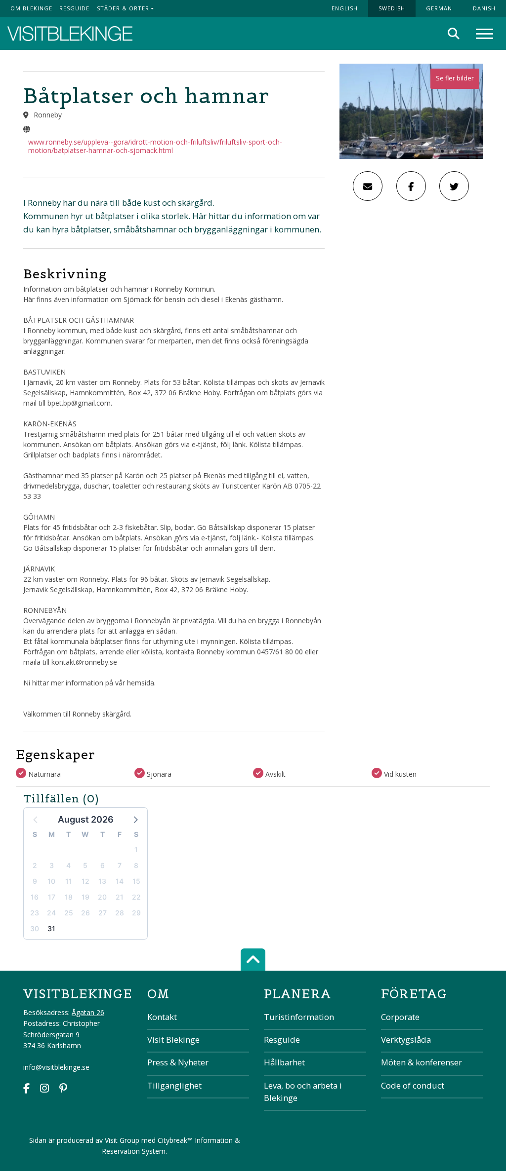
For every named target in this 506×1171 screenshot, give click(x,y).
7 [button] (120, 865)
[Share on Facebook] (411, 186)
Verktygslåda (406, 1039)
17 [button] (51, 897)
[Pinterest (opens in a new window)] (63, 1089)
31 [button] (51, 928)
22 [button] (136, 897)
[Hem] (69, 33)
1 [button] (136, 849)
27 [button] (102, 912)
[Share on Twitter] (454, 186)
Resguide (74, 8)
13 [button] (102, 881)
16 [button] (35, 897)
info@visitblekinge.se (56, 1067)
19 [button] (85, 897)
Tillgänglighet (174, 1085)
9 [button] (35, 881)
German (439, 8)
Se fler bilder (455, 78)
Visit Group (122, 1140)
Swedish (392, 8)
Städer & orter (123, 8)
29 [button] (136, 912)
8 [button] (136, 865)
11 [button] (68, 881)
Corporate (400, 1016)
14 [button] (120, 881)
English (345, 8)
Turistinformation (299, 1016)
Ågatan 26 (88, 1012)
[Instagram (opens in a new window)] (44, 1089)
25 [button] (68, 912)
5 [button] (85, 865)
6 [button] (102, 865)
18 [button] (69, 897)
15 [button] (136, 881)
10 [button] (51, 881)
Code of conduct (412, 1085)
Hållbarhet (284, 1062)
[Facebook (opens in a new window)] (26, 1089)
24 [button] (51, 912)
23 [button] (34, 912)
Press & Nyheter (178, 1062)
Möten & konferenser (421, 1062)
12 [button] (85, 881)
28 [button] (119, 912)
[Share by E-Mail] (367, 186)
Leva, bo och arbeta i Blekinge (303, 1091)
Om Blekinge (31, 8)
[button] (134, 819)
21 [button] (120, 897)
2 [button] (35, 865)
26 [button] (85, 912)
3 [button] (51, 865)
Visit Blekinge (173, 1039)
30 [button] (34, 928)
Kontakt (162, 1016)
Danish (484, 8)
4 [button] (68, 865)
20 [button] (102, 897)
